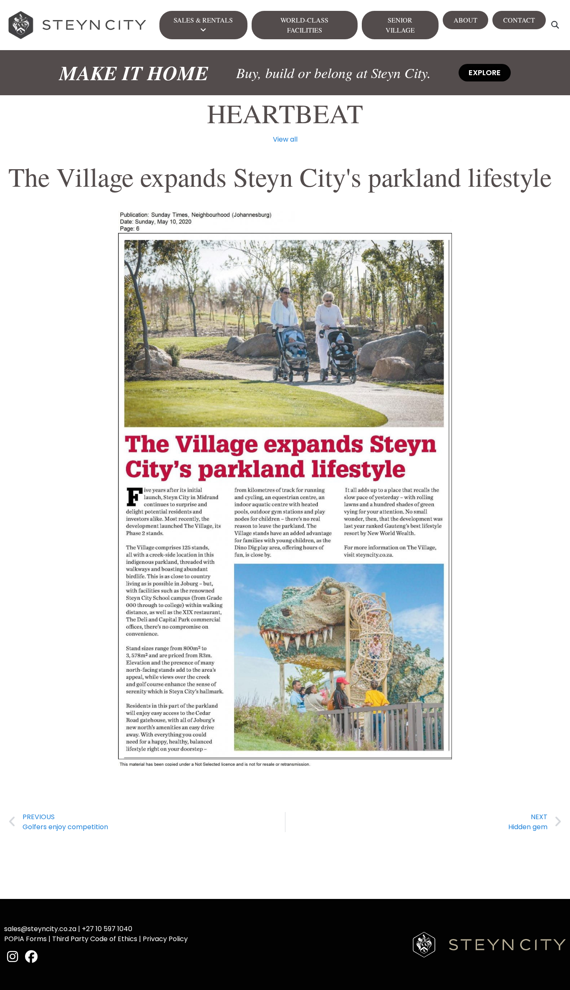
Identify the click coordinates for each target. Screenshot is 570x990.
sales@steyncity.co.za (40, 929)
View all (285, 139)
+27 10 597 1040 (107, 929)
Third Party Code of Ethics (94, 939)
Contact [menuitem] (519, 19)
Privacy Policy (165, 939)
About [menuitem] (465, 19)
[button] (555, 25)
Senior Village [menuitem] (400, 24)
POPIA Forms (25, 939)
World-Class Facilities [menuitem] (304, 24)
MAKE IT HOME (134, 72)
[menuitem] (203, 25)
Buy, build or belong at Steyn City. (333, 72)
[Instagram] (12, 956)
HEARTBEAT (285, 113)
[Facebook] (31, 956)
